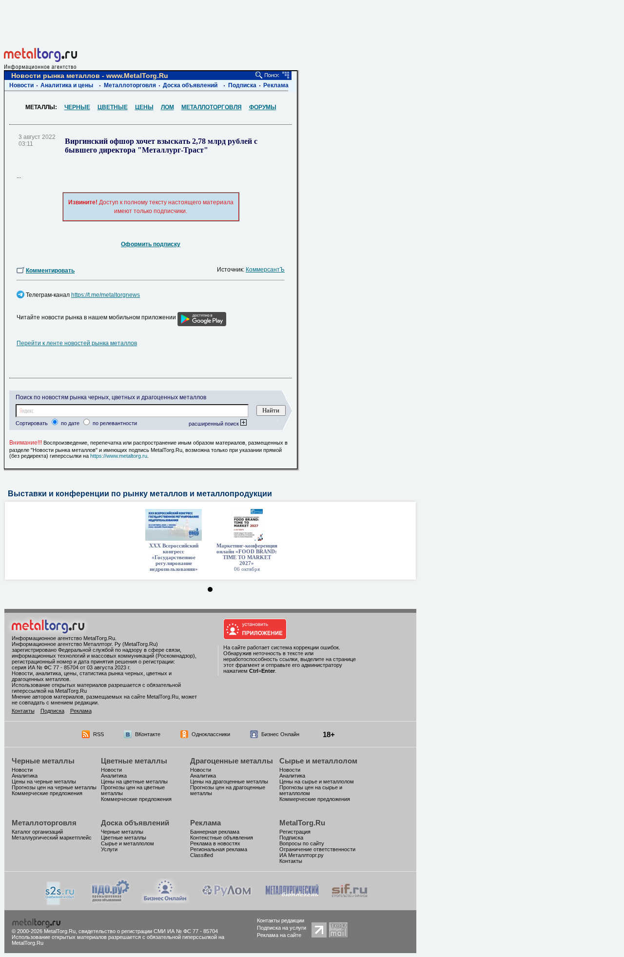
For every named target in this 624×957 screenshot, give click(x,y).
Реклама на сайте (279, 935)
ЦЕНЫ (144, 107)
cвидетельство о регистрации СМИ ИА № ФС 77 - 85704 (148, 931)
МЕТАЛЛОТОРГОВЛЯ (211, 107)
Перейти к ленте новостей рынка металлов (77, 343)
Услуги (109, 849)
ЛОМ (167, 107)
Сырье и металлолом (318, 761)
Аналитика (25, 776)
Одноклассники (211, 734)
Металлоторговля (130, 85)
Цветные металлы (134, 761)
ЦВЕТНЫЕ (113, 107)
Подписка (242, 85)
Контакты (23, 711)
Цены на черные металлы (44, 781)
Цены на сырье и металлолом (316, 781)
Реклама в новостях (215, 843)
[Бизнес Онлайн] (165, 901)
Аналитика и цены (66, 85)
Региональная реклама (218, 849)
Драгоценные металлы (231, 761)
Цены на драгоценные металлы (229, 781)
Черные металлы (43, 761)
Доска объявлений (190, 85)
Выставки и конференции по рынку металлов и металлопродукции (140, 493)
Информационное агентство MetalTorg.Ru (63, 638)
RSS (98, 734)
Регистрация (295, 832)
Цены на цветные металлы (134, 781)
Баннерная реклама (214, 832)
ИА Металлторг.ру (301, 855)
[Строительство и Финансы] (350, 901)
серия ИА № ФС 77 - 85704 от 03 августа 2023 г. (71, 667)
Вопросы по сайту (301, 843)
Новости (21, 85)
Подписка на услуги (281, 928)
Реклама (276, 85)
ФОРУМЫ (262, 107)
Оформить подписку (150, 244)
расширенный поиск (214, 424)
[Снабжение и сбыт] (60, 902)
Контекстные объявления (221, 837)
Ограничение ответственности (317, 849)
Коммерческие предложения (47, 793)
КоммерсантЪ (265, 269)
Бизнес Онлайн (280, 734)
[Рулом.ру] (226, 901)
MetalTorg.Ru (302, 823)
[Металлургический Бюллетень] (292, 901)
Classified (201, 855)
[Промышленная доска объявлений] (111, 902)
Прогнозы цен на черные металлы (54, 787)
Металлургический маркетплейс (52, 837)
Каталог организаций (37, 832)
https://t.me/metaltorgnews (105, 295)
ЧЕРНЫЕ (77, 107)
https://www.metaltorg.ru (118, 456)
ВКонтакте (147, 734)
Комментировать (50, 270)
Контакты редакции (280, 920)
